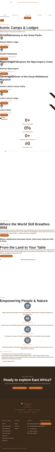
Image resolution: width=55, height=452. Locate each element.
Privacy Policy (23, 448)
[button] (1, 359)
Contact (50, 15)
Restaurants (28, 15)
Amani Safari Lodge (6, 426)
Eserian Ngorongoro (6, 430)
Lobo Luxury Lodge (6, 433)
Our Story (39, 15)
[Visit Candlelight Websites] (51, 448)
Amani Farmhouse (6, 428)
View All (3, 423)
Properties (14, 15)
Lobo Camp (4, 435)
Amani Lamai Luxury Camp (8, 438)
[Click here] (2, 20)
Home (4, 15)
